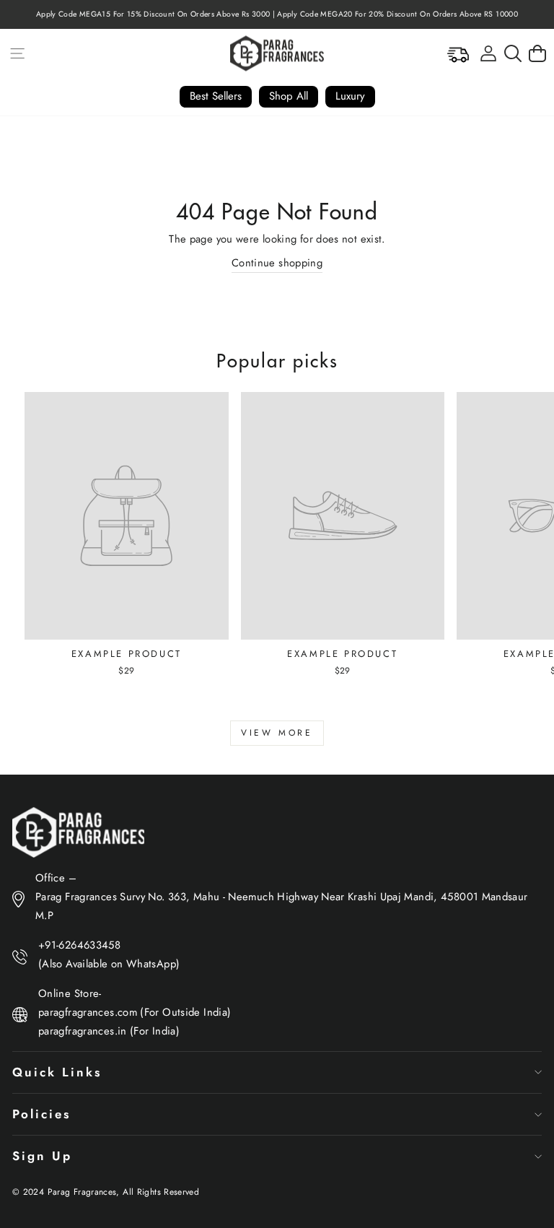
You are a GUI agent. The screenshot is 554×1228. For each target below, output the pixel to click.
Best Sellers (216, 96)
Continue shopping (277, 263)
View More (276, 732)
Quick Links (57, 1072)
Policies (41, 1114)
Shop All (288, 96)
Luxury (350, 96)
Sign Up (42, 1155)
